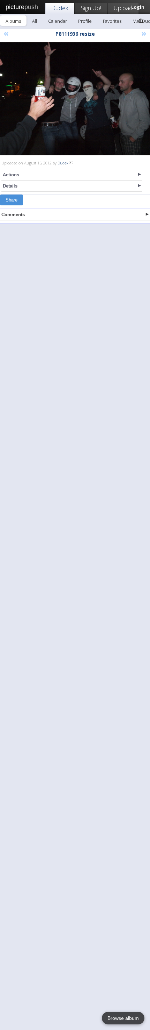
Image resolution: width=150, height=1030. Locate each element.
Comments (13, 214)
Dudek (59, 8)
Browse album (123, 1018)
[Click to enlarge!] (75, 98)
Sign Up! (91, 8)
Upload (123, 8)
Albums (13, 21)
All (34, 21)
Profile (85, 21)
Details (10, 186)
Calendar (57, 21)
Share (11, 200)
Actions (11, 174)
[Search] (141, 21)
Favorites (112, 21)
